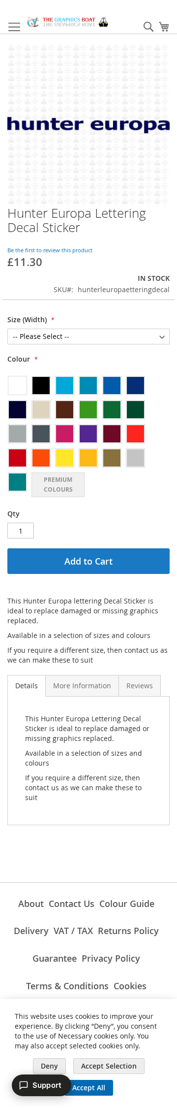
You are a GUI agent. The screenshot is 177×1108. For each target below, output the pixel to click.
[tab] (26, 686)
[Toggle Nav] (14, 27)
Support (46, 1085)
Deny (49, 1066)
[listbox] (88, 436)
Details (26, 685)
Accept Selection (109, 1066)
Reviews (139, 685)
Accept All (88, 1087)
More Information (82, 685)
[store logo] (67, 22)
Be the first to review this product (49, 250)
